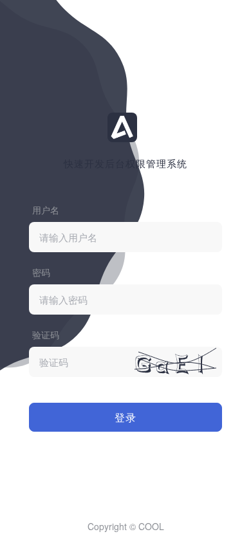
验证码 (45, 334)
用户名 (45, 209)
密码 (41, 272)
